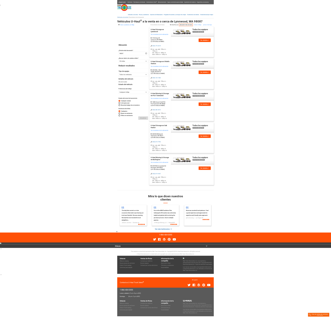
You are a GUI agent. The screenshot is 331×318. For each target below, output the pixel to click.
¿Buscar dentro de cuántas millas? (128, 58)
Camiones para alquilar (126, 267)
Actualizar (143, 118)
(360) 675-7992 (156, 141)
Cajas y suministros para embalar (175, 2)
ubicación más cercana (186, 24)
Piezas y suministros (144, 14)
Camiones (129, 2)
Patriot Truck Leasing (125, 265)
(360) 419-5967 (156, 173)
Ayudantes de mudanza (190, 2)
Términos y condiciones (167, 265)
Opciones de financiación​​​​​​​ (156, 14)
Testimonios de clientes (193, 14)
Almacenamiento (162, 2)
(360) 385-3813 (156, 109)
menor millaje (197, 24)
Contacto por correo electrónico (149, 265)
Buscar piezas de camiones (127, 263)
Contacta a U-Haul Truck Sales (132, 282)
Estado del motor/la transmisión (128, 98)
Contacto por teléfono (146, 261)
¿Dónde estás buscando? (126, 50)
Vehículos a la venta (133, 14)
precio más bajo (207, 24)
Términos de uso (165, 307)
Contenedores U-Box (151, 2)
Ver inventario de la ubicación (159, 34)
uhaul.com (122, 2)
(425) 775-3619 (156, 45)
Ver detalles (204, 40)
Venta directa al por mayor (206, 14)
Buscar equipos (144, 263)
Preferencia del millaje (125, 88)
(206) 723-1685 (156, 77)
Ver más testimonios (162, 229)
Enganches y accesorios (203, 2)
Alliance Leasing (124, 261)
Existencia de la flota (124, 108)
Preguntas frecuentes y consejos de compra (175, 14)
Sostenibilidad (165, 267)
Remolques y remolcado (139, 2)
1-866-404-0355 (126, 290)
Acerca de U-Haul (165, 263)
